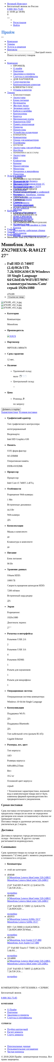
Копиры (17, 163)
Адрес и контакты (22, 216)
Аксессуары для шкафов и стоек (29, 225)
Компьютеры (20, 137)
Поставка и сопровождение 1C (29, 184)
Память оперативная (23, 124)
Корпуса (17, 116)
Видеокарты (19, 103)
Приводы (18, 127)
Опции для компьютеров (26, 140)
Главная (11, 229)
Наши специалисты (23, 218)
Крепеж (17, 227)
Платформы (19, 142)
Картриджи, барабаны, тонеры (29, 194)
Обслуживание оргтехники (27, 197)
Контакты (12, 49)
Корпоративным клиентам (26, 84)
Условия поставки (28, 412)
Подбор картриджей (23, 205)
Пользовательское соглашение (22, 1049)
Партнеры (18, 71)
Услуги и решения (16, 46)
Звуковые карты (21, 108)
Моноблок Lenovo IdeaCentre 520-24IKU (27, 880)
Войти (16, 25)
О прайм (17, 68)
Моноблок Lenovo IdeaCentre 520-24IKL (27, 963)
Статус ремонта (21, 202)
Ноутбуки (18, 150)
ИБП (15, 158)
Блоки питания (21, 100)
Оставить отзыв (21, 224)
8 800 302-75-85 (15, 9)
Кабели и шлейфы (22, 111)
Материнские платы (23, 119)
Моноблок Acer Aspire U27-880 (23, 942)
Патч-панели (19, 233)
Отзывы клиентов (22, 90)
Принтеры (18, 174)
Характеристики (9, 412)
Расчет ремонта (21, 208)
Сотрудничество (21, 82)
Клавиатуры (19, 160)
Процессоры (19, 129)
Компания (12, 41)
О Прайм (11, 1009)
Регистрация (19, 22)
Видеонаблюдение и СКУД (27, 186)
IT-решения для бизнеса (25, 181)
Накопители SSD (22, 121)
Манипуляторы (21, 166)
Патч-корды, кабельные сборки (29, 230)
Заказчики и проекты (24, 73)
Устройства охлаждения (25, 132)
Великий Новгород (17, 3)
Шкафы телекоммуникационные (30, 235)
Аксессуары (19, 97)
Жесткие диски (21, 105)
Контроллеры (20, 113)
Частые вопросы (15, 1051)
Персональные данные (18, 1046)
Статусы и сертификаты (25, 76)
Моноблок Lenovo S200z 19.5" (22, 922)
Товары (11, 44)
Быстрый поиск (44, 52)
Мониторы (18, 168)
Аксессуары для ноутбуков (26, 147)
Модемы (17, 210)
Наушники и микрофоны (26, 171)
